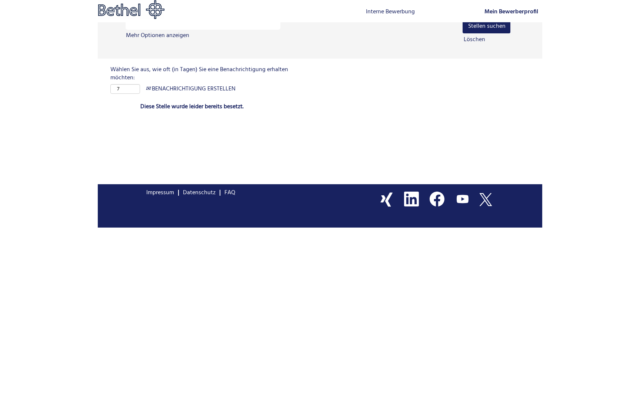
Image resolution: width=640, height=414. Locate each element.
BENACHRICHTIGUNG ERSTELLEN (193, 89)
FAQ (229, 193)
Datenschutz (199, 193)
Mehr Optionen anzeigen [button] (157, 35)
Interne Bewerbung (390, 12)
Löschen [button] (474, 39)
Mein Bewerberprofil (511, 12)
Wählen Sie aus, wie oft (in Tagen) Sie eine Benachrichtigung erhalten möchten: (199, 74)
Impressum (160, 193)
